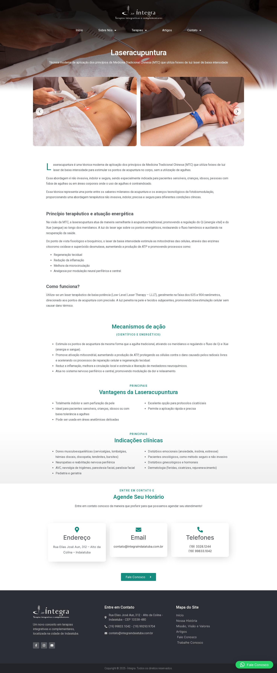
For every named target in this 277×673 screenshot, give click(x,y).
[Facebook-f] (36, 645)
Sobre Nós (105, 30)
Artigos (167, 30)
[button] (254, 664)
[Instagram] (44, 645)
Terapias (137, 30)
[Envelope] (52, 645)
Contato (192, 30)
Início (79, 30)
